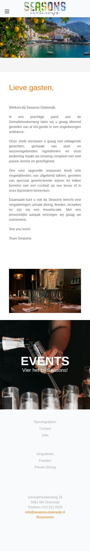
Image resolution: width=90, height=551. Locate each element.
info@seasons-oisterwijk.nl (45, 512)
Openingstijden (45, 422)
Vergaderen (45, 454)
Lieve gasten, (31, 87)
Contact (45, 428)
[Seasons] (45, 8)
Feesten (45, 460)
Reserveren (45, 517)
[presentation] (6, 403)
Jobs (45, 435)
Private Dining (45, 467)
